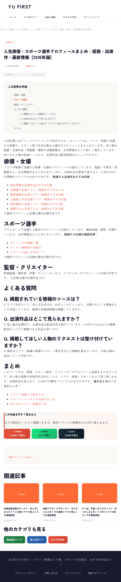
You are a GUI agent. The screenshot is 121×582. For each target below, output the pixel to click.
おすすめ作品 (58, 539)
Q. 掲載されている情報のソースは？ (38, 114)
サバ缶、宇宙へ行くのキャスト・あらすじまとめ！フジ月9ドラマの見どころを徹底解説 (99, 512)
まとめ (17, 128)
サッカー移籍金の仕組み (25, 247)
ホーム (3, 29)
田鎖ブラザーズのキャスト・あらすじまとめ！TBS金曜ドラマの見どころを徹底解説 (60, 512)
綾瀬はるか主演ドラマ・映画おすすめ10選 (36, 209)
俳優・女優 (19, 94)
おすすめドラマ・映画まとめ (28, 404)
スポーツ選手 (20, 99)
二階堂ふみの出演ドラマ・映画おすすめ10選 (38, 199)
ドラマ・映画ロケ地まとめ (27, 394)
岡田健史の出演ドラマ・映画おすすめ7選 (36, 204)
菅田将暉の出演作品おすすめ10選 (31, 185)
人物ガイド (13, 29)
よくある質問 (20, 109)
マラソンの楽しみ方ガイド (27, 252)
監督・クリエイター (24, 104)
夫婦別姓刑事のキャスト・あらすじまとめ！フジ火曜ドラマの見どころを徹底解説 (21, 512)
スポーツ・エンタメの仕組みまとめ (32, 399)
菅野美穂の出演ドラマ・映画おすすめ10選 (36, 194)
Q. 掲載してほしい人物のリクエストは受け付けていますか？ (50, 123)
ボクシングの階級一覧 (24, 243)
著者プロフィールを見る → (21, 457)
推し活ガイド (36, 539)
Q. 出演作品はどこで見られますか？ (38, 118)
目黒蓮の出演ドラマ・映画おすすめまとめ (37, 190)
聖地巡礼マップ (14, 539)
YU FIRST (20, 6)
